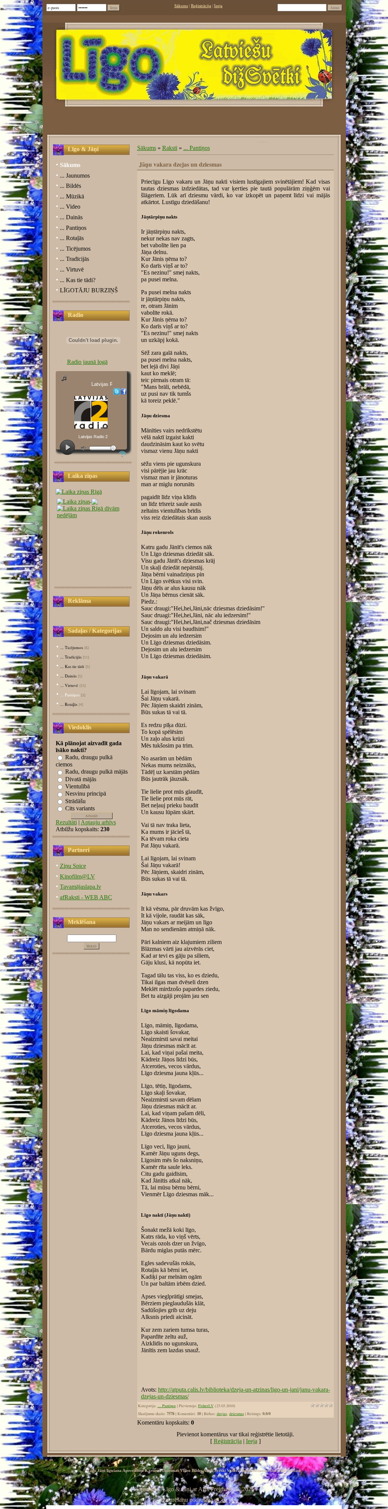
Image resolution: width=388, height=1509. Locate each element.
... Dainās (68, 676)
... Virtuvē (69, 685)
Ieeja (218, 6)
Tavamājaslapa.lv (80, 886)
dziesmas (236, 1413)
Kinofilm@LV (77, 876)
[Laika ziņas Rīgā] (79, 491)
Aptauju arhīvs (98, 822)
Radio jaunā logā (87, 362)
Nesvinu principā (85, 794)
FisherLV (206, 1405)
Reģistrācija (201, 6)
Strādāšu (75, 801)
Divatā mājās (80, 779)
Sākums (181, 6)
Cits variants (80, 808)
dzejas (222, 1413)
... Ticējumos (71, 647)
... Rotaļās (68, 704)
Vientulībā (77, 786)
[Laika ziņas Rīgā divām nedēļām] (93, 510)
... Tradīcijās (70, 657)
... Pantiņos (70, 695)
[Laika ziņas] (77, 499)
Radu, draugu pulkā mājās (96, 772)
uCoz (220, 1500)
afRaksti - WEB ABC (86, 897)
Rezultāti (66, 822)
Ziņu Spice (73, 866)
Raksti (169, 148)
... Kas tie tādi (72, 666)
